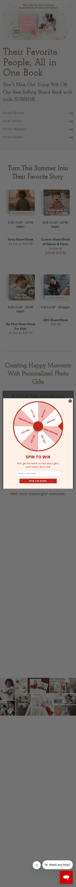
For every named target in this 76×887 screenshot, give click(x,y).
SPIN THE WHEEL (38, 481)
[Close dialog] (70, 401)
